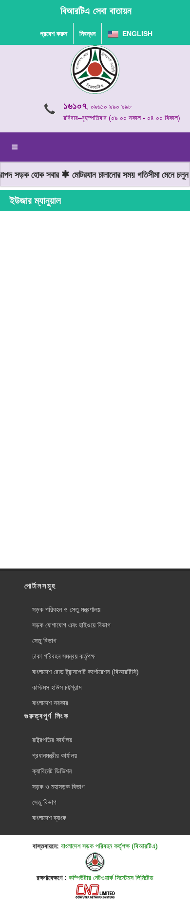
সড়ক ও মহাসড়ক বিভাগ (58, 786)
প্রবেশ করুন (53, 33)
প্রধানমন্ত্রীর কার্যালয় (54, 755)
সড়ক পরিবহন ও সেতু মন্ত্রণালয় (66, 609)
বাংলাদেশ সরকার (50, 703)
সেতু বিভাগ (44, 640)
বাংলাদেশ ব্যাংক (49, 818)
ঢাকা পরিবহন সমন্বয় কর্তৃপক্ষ (63, 656)
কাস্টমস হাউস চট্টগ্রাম (56, 687)
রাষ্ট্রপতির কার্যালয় (52, 740)
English (135, 33)
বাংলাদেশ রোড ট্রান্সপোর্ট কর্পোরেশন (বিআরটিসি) (85, 672)
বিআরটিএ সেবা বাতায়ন (96, 10)
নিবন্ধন (87, 33)
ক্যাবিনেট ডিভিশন (52, 771)
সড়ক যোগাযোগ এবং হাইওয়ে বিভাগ (71, 625)
